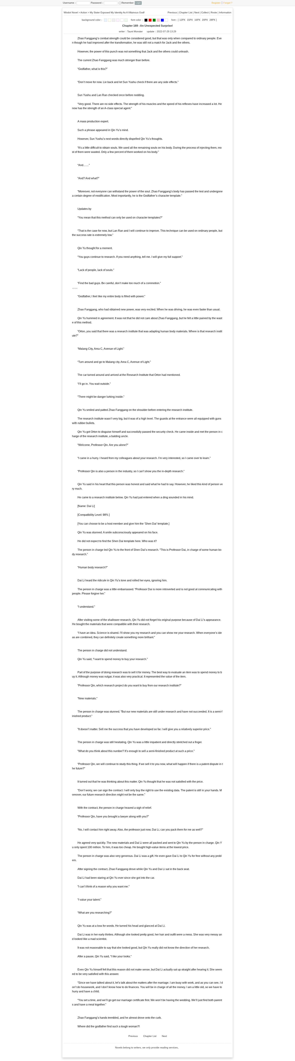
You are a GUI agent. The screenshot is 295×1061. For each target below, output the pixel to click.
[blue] (105, 20)
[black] (146, 20)
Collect (205, 12)
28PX (212, 19)
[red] (150, 20)
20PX (205, 19)
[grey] (113, 20)
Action (83, 12)
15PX (190, 19)
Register (216, 2)
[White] (121, 20)
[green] (126, 20)
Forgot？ (228, 2)
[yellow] (109, 20)
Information (225, 12)
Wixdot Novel (71, 12)
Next (196, 12)
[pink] (117, 20)
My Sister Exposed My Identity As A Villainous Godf (117, 12)
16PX (197, 19)
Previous (172, 12)
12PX (182, 19)
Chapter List (185, 12)
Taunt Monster (135, 31)
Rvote (214, 12)
